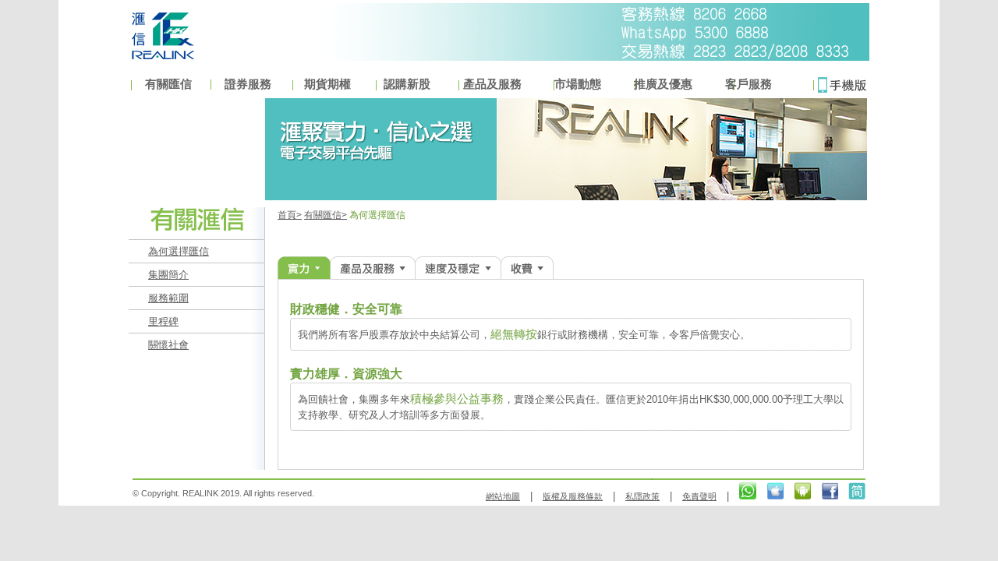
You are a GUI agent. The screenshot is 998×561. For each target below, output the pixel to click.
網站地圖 (503, 496)
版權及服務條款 (573, 496)
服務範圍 (168, 298)
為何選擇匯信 (178, 251)
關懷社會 (168, 345)
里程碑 (163, 321)
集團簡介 (168, 274)
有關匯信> (325, 215)
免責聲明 (699, 496)
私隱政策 (642, 496)
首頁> (290, 215)
